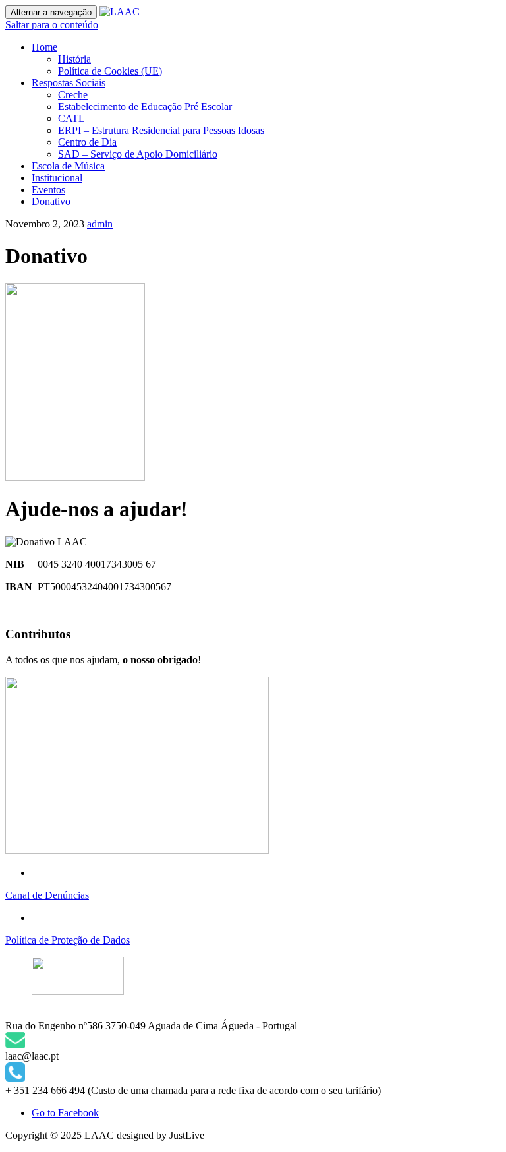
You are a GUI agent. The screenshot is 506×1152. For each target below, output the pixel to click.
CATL (71, 118)
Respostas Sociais (68, 82)
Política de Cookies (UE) (110, 70)
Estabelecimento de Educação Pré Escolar (145, 106)
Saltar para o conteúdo (51, 24)
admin (100, 223)
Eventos (48, 189)
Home (44, 47)
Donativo (51, 201)
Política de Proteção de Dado (65, 940)
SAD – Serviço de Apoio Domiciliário (137, 154)
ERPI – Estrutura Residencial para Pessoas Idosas (161, 130)
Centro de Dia (87, 142)
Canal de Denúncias (47, 895)
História (74, 59)
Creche (73, 94)
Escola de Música (68, 165)
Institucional (57, 177)
